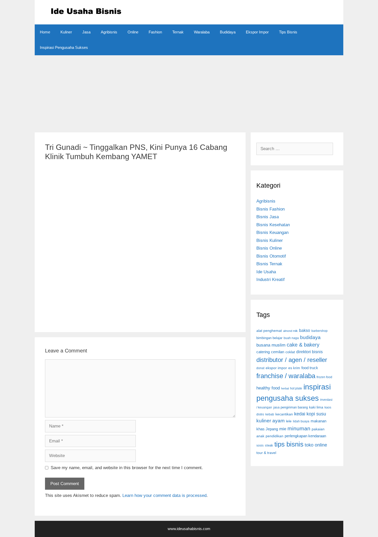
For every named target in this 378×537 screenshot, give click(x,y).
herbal (285, 388)
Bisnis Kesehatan (273, 224)
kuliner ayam (270, 420)
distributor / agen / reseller (291, 359)
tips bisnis (288, 444)
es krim (294, 368)
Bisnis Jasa (267, 216)
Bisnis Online (269, 248)
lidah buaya (301, 421)
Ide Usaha (266, 271)
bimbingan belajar (269, 338)
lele (289, 421)
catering (263, 352)
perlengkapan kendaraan (305, 436)
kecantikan (284, 414)
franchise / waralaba (285, 376)
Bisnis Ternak (269, 263)
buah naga (291, 338)
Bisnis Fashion (270, 209)
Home (45, 32)
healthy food (268, 388)
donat (260, 368)
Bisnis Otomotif (271, 256)
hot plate (296, 388)
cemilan (277, 352)
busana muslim (270, 345)
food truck (309, 368)
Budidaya (228, 32)
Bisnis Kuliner (269, 240)
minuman (298, 428)
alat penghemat (269, 331)
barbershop (319, 331)
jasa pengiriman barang (290, 407)
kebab (269, 414)
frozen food (324, 377)
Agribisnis (109, 32)
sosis (260, 445)
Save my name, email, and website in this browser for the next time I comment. (127, 467)
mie (282, 428)
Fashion (155, 32)
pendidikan (274, 436)
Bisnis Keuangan (272, 232)
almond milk (290, 330)
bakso (304, 330)
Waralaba (202, 32)
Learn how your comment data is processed (164, 495)
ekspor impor (276, 368)
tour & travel (266, 453)
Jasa (86, 32)
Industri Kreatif (270, 279)
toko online (316, 445)
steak (269, 445)
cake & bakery (303, 345)
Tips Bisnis (288, 32)
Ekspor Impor (257, 32)
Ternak (178, 32)
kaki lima (316, 407)
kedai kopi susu (310, 413)
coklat (290, 352)
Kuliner (66, 32)
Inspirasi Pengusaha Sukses (64, 47)
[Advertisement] (189, 91)
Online (133, 32)
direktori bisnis (309, 351)
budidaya (310, 337)
